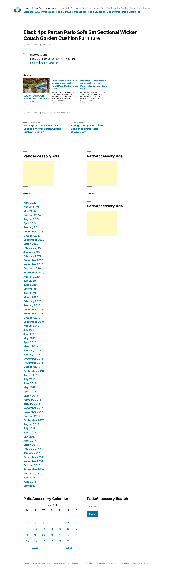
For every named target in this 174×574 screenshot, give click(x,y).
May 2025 (29, 211)
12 (35, 528)
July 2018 (29, 379)
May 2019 (29, 338)
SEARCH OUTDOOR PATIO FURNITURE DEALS (36, 97)
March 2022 (30, 243)
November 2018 (33, 362)
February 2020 (32, 301)
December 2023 (33, 231)
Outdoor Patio (31, 11)
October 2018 (31, 366)
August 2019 (31, 325)
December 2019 (33, 309)
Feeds (43, 566)
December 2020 (33, 260)
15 (60, 528)
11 (27, 528)
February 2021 (32, 256)
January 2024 (31, 227)
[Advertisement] (38, 173)
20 (43, 535)
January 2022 (31, 252)
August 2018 (31, 375)
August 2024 (31, 219)
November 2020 (33, 264)
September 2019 (33, 321)
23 (68, 535)
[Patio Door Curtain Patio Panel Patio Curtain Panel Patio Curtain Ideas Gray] (66, 91)
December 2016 (33, 457)
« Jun (35, 547)
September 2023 (33, 239)
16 (68, 528)
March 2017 (30, 444)
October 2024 (32, 215)
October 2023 (32, 235)
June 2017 (29, 432)
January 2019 (31, 354)
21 (52, 535)
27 (43, 541)
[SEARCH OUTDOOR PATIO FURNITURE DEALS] (36, 85)
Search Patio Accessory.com (39, 8)
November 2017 (33, 411)
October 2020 (32, 268)
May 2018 (29, 387)
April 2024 (30, 223)
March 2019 (30, 346)
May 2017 (29, 436)
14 (52, 528)
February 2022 (32, 247)
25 (27, 541)
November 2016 (33, 461)
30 (68, 541)
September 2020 (33, 272)
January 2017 (31, 452)
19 (35, 535)
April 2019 (29, 342)
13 (43, 528)
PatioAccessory (31, 45)
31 (76, 541)
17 (76, 528)
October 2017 (31, 416)
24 (76, 535)
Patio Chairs (129, 11)
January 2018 (31, 403)
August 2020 (31, 276)
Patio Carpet (63, 11)
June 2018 (29, 383)
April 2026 (30, 202)
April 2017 (29, 440)
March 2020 (30, 297)
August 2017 (31, 424)
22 (60, 535)
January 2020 (31, 305)
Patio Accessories (63, 113)
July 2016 (29, 477)
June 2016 (29, 481)
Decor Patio (113, 11)
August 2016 (31, 473)
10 (76, 522)
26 (35, 541)
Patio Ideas (47, 11)
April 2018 (29, 391)
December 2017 (33, 407)
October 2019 (31, 317)
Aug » (69, 547)
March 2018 (30, 395)
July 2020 (29, 280)
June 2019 (29, 334)
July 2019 (29, 329)
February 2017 (32, 448)
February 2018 (32, 399)
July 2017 (29, 428)
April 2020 (30, 293)
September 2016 (33, 469)
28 (51, 541)
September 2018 (33, 371)
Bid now (34, 62)
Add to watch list (49, 62)
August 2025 (31, 206)
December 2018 (33, 358)
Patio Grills (35, 566)
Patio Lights (79, 11)
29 (60, 541)
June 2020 (30, 284)
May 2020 (29, 288)
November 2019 (33, 313)
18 (27, 535)
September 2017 (33, 420)
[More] (139, 12)
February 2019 (32, 350)
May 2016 (29, 485)
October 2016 (31, 465)
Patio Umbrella (96, 11)
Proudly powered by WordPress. (58, 563)
